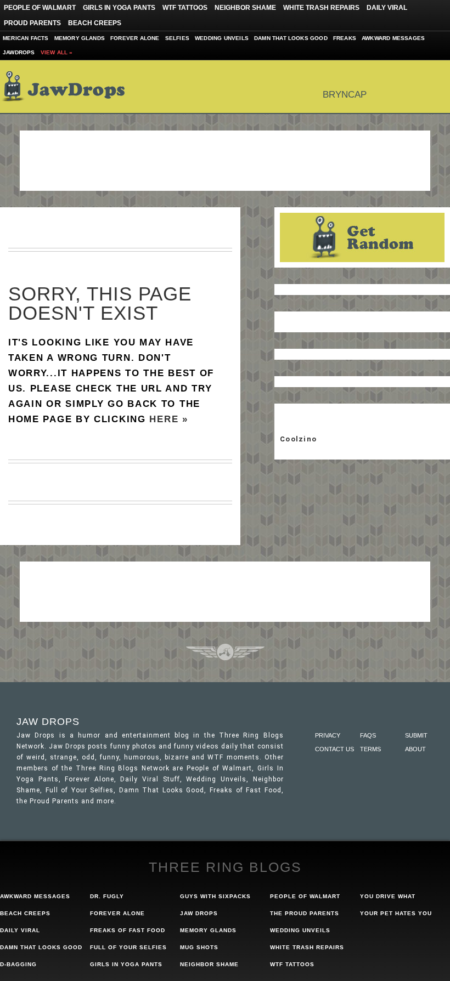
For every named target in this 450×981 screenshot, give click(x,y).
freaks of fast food (127, 930)
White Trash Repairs (321, 8)
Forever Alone (135, 38)
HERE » (168, 419)
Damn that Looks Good (291, 38)
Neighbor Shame (245, 8)
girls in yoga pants (126, 964)
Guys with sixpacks (215, 896)
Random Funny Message (362, 237)
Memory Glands (79, 38)
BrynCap (345, 94)
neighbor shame (209, 964)
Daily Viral (387, 8)
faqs (368, 735)
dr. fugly (107, 896)
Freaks (344, 38)
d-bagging (18, 964)
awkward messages (35, 896)
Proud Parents (32, 23)
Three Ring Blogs (225, 867)
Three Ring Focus (225, 652)
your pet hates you (396, 913)
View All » (57, 52)
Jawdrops (19, 52)
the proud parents (304, 913)
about (415, 749)
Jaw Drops (70, 86)
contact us (334, 749)
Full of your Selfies (128, 947)
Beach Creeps (94, 23)
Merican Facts (26, 38)
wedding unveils (300, 930)
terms (370, 749)
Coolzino (298, 439)
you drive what (387, 896)
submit (416, 735)
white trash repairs (307, 947)
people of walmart (305, 896)
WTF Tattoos (184, 8)
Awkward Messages (393, 38)
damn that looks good (41, 947)
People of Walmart (40, 8)
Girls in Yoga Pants (119, 8)
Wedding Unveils (222, 38)
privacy (327, 735)
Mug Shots (199, 947)
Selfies (177, 38)
